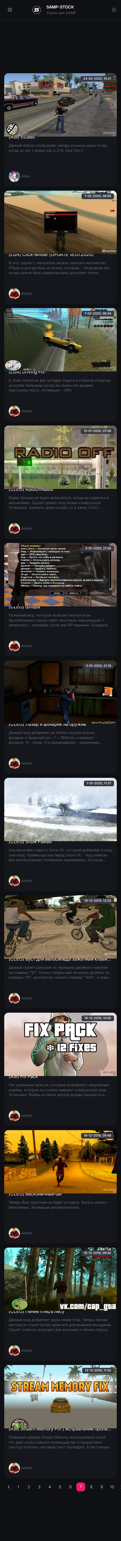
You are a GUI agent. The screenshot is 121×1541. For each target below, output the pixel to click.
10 (112, 1486)
